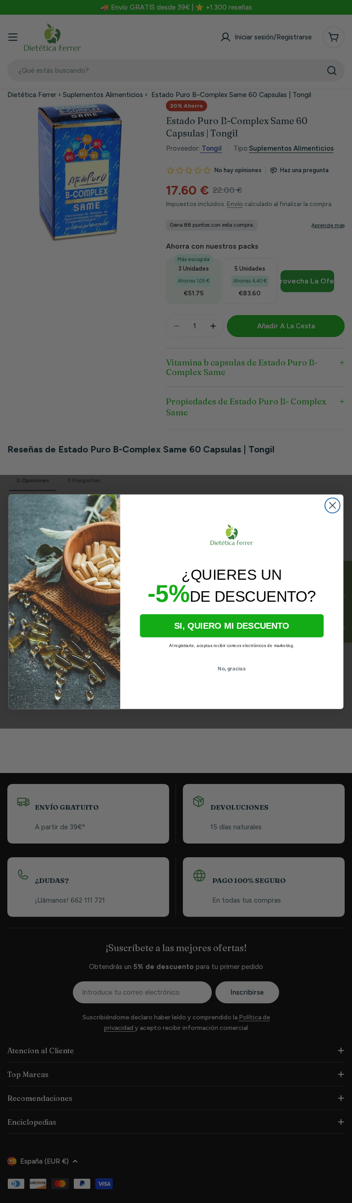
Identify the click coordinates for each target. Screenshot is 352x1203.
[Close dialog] (332, 505)
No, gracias (232, 668)
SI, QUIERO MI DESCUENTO (231, 626)
